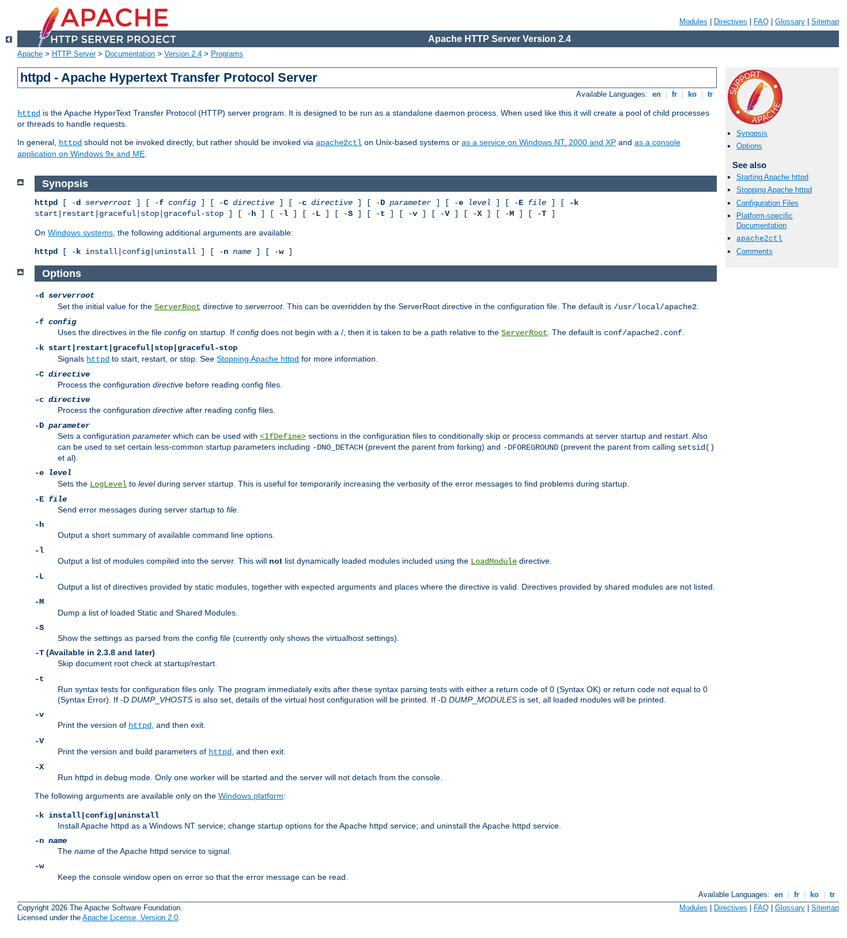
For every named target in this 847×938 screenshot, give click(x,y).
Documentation (130, 54)
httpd (28, 113)
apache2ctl (339, 142)
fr (674, 94)
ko (692, 94)
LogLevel (108, 484)
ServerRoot (177, 307)
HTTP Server (74, 54)
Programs (227, 54)
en (656, 94)
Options (749, 146)
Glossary (790, 21)
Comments (754, 251)
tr (710, 94)
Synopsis (751, 133)
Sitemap (825, 21)
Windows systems (80, 232)
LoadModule (494, 561)
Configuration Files (767, 203)
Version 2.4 (183, 54)
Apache (30, 54)
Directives (730, 21)
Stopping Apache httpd (774, 189)
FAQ (761, 21)
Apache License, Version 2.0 (130, 917)
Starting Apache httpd (772, 177)
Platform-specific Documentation (764, 220)
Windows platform (250, 795)
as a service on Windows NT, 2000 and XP (539, 142)
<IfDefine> (283, 436)
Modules (693, 21)
